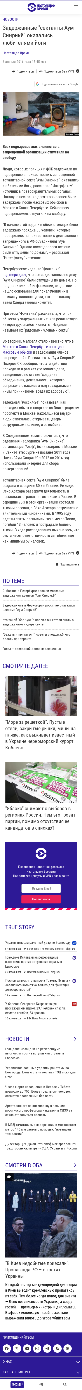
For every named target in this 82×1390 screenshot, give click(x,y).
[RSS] (57, 1348)
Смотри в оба (24, 1165)
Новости (11, 19)
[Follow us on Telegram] (47, 1348)
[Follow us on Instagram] (37, 1348)
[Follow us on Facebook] (7, 1348)
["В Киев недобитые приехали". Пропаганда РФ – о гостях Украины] (41, 1215)
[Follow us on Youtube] (27, 1348)
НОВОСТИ (17, 1039)
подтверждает (14, 274)
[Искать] (65, 1384)
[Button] (23, 71)
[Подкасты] (67, 1348)
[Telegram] (41, 1384)
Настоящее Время (16, 53)
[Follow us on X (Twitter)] (17, 1348)
